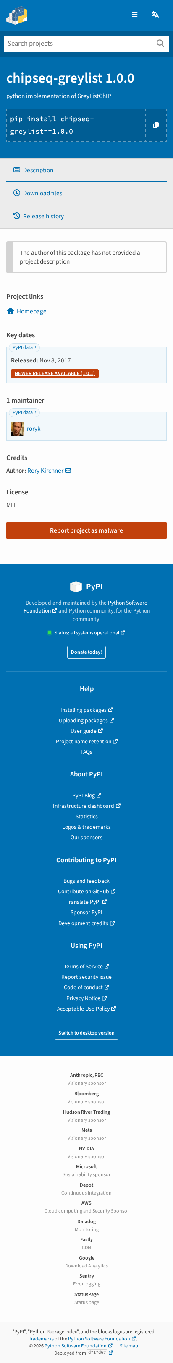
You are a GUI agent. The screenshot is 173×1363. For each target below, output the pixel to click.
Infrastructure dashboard (83, 806)
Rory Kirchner (45, 470)
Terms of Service (83, 966)
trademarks (41, 1338)
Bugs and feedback (86, 881)
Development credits (83, 923)
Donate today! (86, 652)
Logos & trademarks (86, 827)
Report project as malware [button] (86, 530)
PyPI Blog (83, 795)
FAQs (86, 752)
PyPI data (23, 347)
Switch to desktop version (86, 1033)
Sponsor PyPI (86, 912)
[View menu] (134, 15)
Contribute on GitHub (83, 891)
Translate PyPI (83, 902)
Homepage (32, 311)
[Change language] (156, 15)
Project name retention (83, 741)
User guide (84, 731)
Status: (87, 632)
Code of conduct (83, 987)
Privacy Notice (83, 998)
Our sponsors (86, 837)
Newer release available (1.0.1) (55, 373)
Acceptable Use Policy (83, 1009)
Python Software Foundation (99, 1338)
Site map (129, 1346)
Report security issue (86, 977)
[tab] (86, 170)
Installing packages (83, 710)
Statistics (87, 816)
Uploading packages (83, 720)
